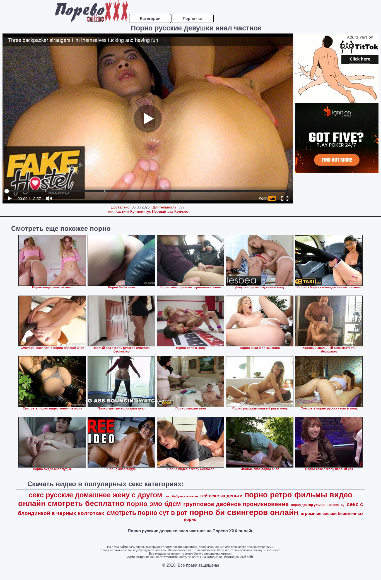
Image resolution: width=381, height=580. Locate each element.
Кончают (182, 211)
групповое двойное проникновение (236, 504)
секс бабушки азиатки (181, 496)
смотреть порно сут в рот (147, 512)
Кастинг (122, 211)
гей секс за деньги (221, 495)
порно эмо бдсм (154, 503)
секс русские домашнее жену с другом (95, 495)
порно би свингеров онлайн (243, 512)
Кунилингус (140, 211)
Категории (150, 18)
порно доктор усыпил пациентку (317, 505)
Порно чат (193, 18)
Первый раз (162, 211)
